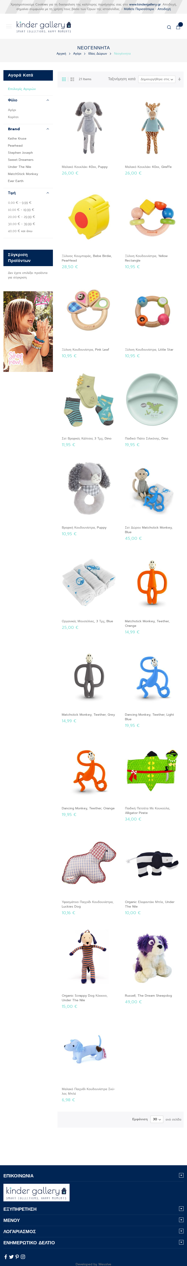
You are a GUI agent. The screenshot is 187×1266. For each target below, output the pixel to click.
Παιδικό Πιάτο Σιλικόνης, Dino (146, 438)
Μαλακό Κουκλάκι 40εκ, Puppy (85, 166)
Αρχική (62, 53)
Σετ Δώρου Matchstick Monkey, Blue (149, 530)
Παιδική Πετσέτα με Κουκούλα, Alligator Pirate (147, 810)
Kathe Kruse (17, 138)
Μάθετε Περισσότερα (139, 9)
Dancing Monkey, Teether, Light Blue (149, 717)
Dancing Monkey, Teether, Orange (88, 808)
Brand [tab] (14, 129)
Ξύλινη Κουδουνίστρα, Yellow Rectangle (146, 258)
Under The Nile (19, 166)
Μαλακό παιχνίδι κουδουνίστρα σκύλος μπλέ (88, 1091)
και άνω (20, 231)
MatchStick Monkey (23, 174)
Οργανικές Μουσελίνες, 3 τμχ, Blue (87, 621)
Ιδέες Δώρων (98, 53)
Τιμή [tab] (12, 193)
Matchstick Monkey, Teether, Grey (88, 714)
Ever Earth (15, 181)
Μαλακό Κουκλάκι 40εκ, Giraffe (148, 166)
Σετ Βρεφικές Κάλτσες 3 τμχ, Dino (87, 438)
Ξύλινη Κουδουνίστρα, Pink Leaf (85, 349)
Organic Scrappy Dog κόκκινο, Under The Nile (85, 998)
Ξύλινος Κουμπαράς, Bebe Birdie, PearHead (87, 258)
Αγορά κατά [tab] (20, 75)
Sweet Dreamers (21, 159)
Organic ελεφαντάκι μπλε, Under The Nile (149, 904)
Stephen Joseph (20, 152)
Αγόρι (77, 53)
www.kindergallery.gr (145, 4)
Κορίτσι (13, 117)
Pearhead (15, 145)
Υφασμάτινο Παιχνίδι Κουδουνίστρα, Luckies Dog (88, 904)
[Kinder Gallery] (38, 26)
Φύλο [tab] (12, 100)
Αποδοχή (164, 9)
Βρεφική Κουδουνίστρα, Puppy (84, 527)
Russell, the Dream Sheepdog (148, 995)
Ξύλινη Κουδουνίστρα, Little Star (149, 349)
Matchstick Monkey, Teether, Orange (147, 623)
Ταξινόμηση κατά (121, 79)
